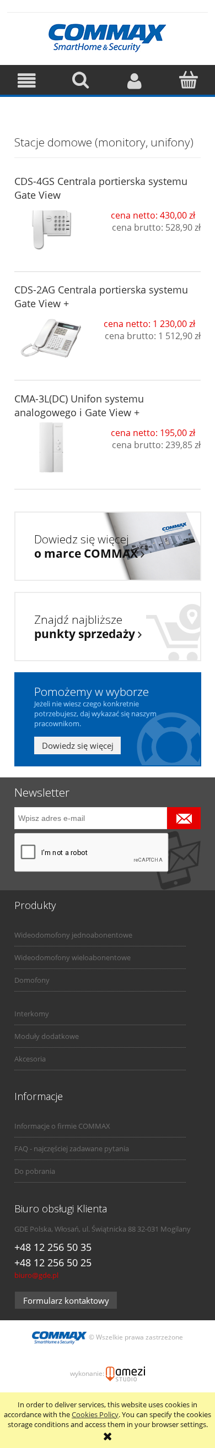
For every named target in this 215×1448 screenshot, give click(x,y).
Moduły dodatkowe (46, 1036)
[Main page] (108, 36)
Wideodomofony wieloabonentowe (72, 957)
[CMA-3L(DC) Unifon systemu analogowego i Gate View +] (51, 447)
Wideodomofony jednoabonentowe (73, 935)
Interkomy (31, 1014)
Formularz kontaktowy (66, 1300)
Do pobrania (34, 1171)
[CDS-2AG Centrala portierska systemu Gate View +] (51, 338)
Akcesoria (30, 1059)
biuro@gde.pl (36, 1275)
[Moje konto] (135, 81)
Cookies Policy (95, 1414)
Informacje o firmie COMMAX (62, 1126)
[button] (27, 81)
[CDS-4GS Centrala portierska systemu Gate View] (51, 230)
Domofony (32, 980)
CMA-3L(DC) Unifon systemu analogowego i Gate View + (79, 405)
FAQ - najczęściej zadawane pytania (71, 1148)
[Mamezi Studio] (125, 1373)
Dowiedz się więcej (78, 745)
